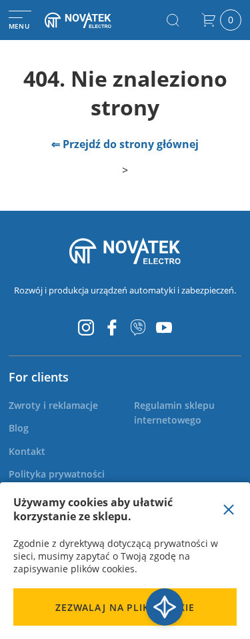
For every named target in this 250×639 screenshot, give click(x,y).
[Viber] (138, 328)
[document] (125, 560)
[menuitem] (53, 405)
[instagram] (86, 328)
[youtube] (164, 328)
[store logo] (90, 20)
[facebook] (112, 328)
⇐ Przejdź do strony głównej (125, 144)
